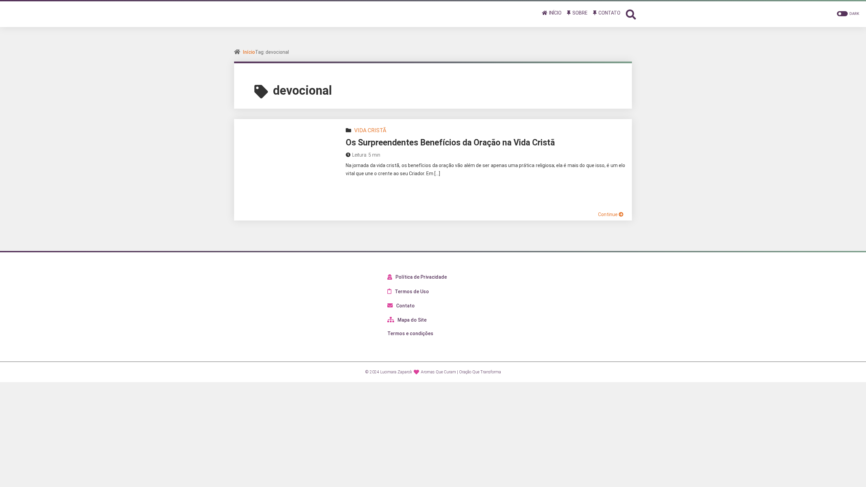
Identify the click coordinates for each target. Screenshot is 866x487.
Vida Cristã (370, 130)
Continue (608, 214)
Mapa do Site (412, 320)
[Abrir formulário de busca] (631, 14)
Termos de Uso (412, 291)
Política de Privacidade (421, 277)
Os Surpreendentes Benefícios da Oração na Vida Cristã (450, 142)
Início (249, 52)
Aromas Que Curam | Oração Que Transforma (461, 372)
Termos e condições (410, 333)
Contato (405, 305)
